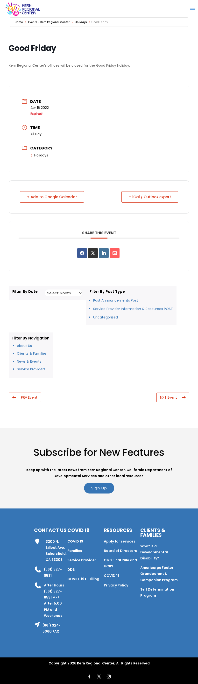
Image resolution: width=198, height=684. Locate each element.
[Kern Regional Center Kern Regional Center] (23, 9)
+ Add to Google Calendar (52, 196)
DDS (71, 569)
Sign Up (99, 488)
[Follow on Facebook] (89, 676)
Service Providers (31, 369)
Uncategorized (105, 317)
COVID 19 (75, 541)
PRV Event (29, 397)
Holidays (81, 22)
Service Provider (81, 560)
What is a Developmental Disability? (154, 552)
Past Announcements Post (115, 300)
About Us (24, 345)
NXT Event (168, 397)
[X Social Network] (93, 253)
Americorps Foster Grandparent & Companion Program (159, 573)
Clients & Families (32, 353)
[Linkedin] (104, 253)
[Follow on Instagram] (109, 676)
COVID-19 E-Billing (83, 579)
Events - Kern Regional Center (49, 22)
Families (74, 550)
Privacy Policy (116, 585)
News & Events (29, 361)
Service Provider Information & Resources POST (133, 308)
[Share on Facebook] (82, 253)
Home (19, 22)
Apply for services (119, 541)
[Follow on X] (99, 676)
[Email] (115, 253)
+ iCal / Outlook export (149, 196)
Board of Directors (120, 550)
